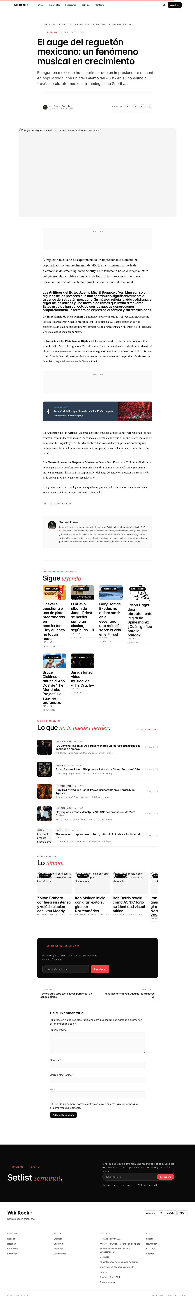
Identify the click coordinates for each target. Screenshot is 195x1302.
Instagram (150, 1213)
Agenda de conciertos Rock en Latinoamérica (115, 1250)
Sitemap (150, 1253)
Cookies (183, 1296)
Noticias (40, 5)
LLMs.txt (150, 1248)
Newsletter (151, 1244)
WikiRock (19, 5)
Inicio (46, 25)
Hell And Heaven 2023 (111, 1239)
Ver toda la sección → (146, 730)
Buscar (149, 1239)
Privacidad (157, 1296)
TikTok (183, 1213)
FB (135, 107)
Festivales (85, 5)
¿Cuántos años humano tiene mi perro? (119, 1262)
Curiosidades (60, 1253)
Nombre (55, 1060)
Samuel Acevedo (62, 106)
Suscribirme (100, 969)
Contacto (99, 5)
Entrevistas (54, 5)
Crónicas (58, 1239)
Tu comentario (58, 1029)
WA (142, 107)
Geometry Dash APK (110, 1277)
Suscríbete (174, 5)
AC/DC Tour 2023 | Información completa (120, 1244)
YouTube (171, 1213)
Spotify (103, 1272)
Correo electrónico (62, 1074)
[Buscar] (164, 5)
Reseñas (11, 1244)
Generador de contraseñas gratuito (117, 1267)
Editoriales (60, 25)
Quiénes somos (107, 1282)
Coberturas (70, 5)
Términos (171, 1296)
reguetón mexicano (61, 504)
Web (52, 1089)
